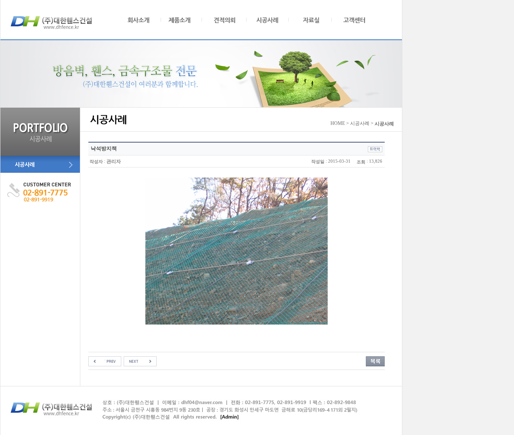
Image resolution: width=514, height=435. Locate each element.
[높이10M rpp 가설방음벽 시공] (104, 361)
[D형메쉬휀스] (140, 361)
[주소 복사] (375, 148)
